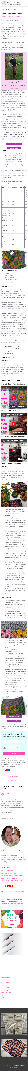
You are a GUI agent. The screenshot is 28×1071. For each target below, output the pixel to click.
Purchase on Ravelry (14, 144)
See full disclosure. (17, 906)
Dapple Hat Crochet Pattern (8, 873)
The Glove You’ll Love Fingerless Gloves (11, 880)
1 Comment (4, 16)
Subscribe (14, 753)
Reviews (3, 995)
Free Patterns (11, 16)
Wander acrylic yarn (11, 98)
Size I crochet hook (10, 161)
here (8, 49)
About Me (16, 859)
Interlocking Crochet (6, 990)
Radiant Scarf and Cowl (7, 870)
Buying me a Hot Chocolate (15, 894)
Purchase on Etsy (14, 148)
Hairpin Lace (4, 985)
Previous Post (14, 776)
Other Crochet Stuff (6, 992)
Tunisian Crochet (5, 1000)
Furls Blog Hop (19, 114)
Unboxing (3, 1005)
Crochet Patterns (5, 977)
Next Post (14, 780)
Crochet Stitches (5, 980)
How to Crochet (5, 987)
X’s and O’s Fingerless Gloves (9, 878)
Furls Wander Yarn (9, 154)
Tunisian (3, 997)
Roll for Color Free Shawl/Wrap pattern (11, 875)
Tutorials (3, 1002)
